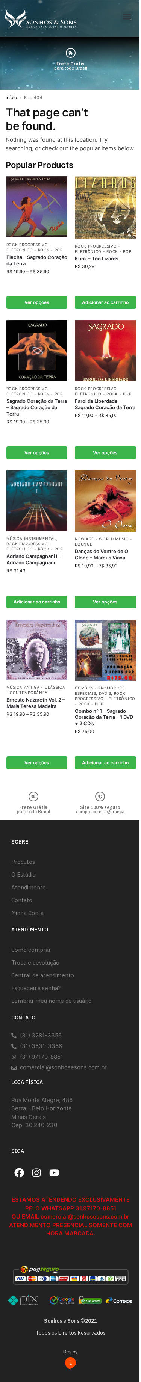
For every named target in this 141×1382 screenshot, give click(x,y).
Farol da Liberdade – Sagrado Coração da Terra (105, 404)
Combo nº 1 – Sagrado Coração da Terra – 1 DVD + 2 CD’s (104, 717)
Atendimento (28, 887)
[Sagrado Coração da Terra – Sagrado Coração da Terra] (37, 350)
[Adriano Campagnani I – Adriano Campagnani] (37, 500)
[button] (127, 17)
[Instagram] (37, 1173)
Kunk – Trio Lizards (96, 259)
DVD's (105, 693)
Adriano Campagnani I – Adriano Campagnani (33, 559)
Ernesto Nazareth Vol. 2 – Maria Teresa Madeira (35, 703)
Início (11, 97)
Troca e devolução (35, 962)
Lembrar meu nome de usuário (51, 1000)
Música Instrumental (31, 538)
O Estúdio (23, 874)
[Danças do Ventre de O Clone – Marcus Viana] (105, 501)
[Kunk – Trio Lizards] (105, 207)
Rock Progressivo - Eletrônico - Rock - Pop (34, 546)
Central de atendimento (42, 975)
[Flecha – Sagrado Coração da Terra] (37, 206)
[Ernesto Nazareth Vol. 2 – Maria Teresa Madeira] (37, 650)
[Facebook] (19, 1173)
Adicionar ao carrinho (105, 302)
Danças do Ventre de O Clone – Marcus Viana (101, 554)
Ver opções (36, 302)
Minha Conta (27, 912)
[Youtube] (54, 1173)
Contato (21, 900)
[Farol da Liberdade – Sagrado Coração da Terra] (105, 350)
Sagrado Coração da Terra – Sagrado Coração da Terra (36, 407)
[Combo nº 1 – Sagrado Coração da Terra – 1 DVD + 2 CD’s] (105, 650)
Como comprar (31, 949)
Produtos (23, 861)
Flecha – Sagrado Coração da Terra (36, 260)
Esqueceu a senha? (36, 988)
